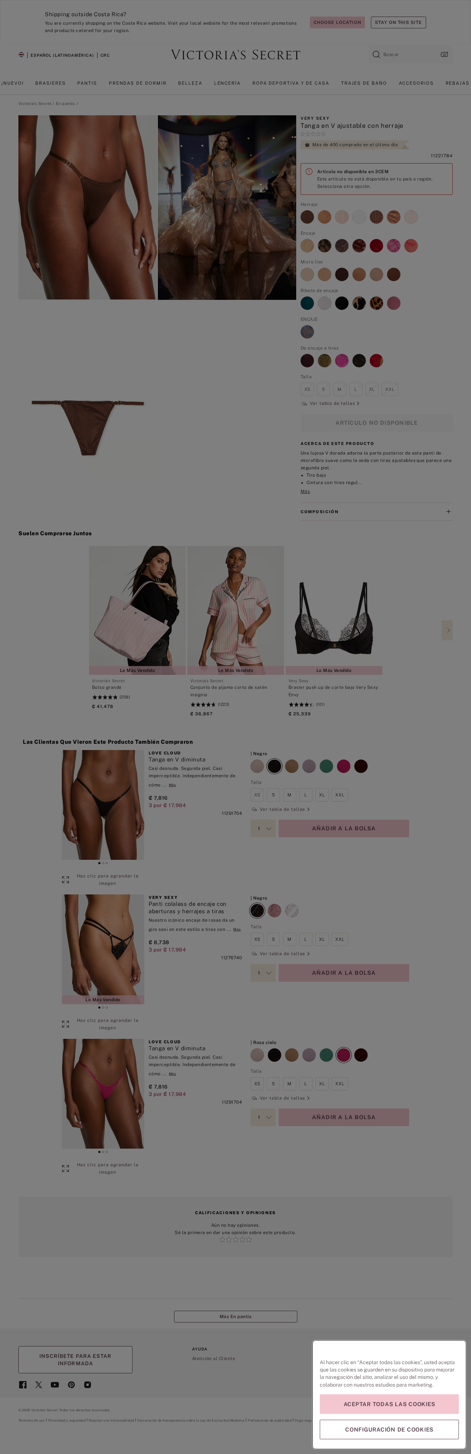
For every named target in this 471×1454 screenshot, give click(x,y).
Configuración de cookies (389, 1429)
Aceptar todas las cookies (389, 1404)
